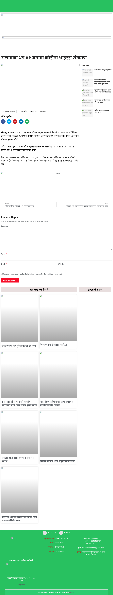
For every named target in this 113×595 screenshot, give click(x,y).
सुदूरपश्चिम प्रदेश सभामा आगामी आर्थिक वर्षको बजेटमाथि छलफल (102, 91)
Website (61, 264)
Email (4, 264)
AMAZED (72, 592)
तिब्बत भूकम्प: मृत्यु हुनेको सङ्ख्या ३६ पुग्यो (19, 346)
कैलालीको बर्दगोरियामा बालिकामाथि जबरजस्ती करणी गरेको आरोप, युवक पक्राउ (102, 82)
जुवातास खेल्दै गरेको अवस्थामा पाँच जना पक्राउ (102, 101)
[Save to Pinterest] (15, 121)
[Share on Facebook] (3, 121)
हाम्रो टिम (21, 584)
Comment (5, 226)
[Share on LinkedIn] (21, 121)
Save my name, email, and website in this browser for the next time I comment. (32, 274)
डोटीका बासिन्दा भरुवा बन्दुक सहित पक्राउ (101, 111)
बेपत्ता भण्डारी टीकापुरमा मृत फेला (102, 70)
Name (4, 254)
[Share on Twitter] (9, 121)
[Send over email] (27, 121)
